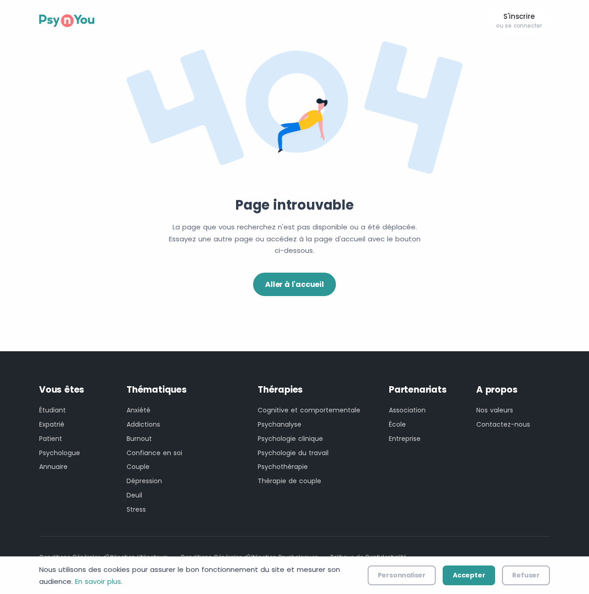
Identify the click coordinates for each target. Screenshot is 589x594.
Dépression (144, 480)
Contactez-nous (503, 424)
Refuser (526, 575)
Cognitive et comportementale (309, 410)
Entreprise (405, 438)
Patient (50, 438)
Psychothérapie (283, 466)
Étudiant (52, 410)
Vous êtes (210, 20)
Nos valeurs (494, 410)
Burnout (139, 438)
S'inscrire (519, 20)
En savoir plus (98, 581)
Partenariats (276, 20)
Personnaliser (402, 575)
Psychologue (59, 452)
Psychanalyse (279, 424)
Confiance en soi (154, 452)
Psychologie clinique (290, 438)
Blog (331, 20)
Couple (138, 466)
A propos (374, 20)
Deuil (134, 495)
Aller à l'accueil (294, 284)
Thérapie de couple (289, 480)
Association (407, 410)
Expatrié (51, 424)
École (397, 424)
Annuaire (53, 466)
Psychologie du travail (293, 452)
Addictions (143, 424)
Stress (136, 509)
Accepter (469, 575)
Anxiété (138, 410)
